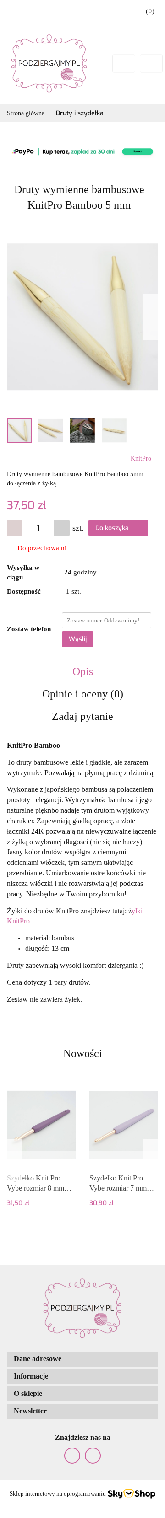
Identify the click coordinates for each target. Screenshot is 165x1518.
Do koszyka (113, 528)
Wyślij (78, 639)
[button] (146, 11)
